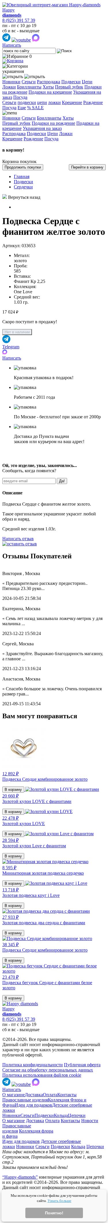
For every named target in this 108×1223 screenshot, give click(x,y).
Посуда (20, 97)
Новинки (11, 81)
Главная (21, 176)
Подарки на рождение (53, 123)
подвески (27, 102)
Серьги (29, 81)
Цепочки (77, 1115)
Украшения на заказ (42, 128)
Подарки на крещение (50, 92)
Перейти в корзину (87, 167)
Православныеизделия (16, 1128)
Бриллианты (29, 86)
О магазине (13, 1094)
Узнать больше (59, 1201)
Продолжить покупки (23, 167)
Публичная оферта (82, 1064)
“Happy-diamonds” (20, 1177)
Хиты (48, 86)
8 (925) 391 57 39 (18, 20)
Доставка (34, 1094)
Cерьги (9, 102)
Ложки (9, 86)
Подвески (71, 81)
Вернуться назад (24, 197)
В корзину (13, 789)
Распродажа (48, 81)
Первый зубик (69, 86)
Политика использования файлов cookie (41, 1075)
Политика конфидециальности (32, 1064)
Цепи (87, 81)
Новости (89, 1120)
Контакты (67, 1094)
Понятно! (54, 1213)
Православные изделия (25, 1099)
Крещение (72, 102)
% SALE (35, 107)
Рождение (93, 102)
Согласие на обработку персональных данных (47, 1069)
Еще (22, 107)
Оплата (50, 1094)
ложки (54, 102)
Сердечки (23, 186)
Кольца (61, 1115)
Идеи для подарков (33, 1105)
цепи (42, 102)
